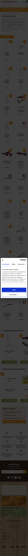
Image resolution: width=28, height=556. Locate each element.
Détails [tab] (13, 264)
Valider (14, 289)
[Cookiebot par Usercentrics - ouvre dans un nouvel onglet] (20, 260)
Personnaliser (13, 294)
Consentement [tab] (5, 264)
